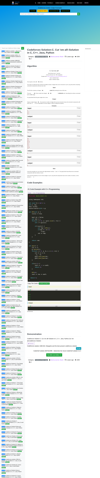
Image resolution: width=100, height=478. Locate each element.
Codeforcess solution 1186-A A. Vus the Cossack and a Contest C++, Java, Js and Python (12, 379)
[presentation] (38, 81)
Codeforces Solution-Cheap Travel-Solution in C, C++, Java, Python (12, 72)
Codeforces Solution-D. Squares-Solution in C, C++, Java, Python (11, 374)
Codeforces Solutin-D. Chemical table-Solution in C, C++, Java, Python (11, 178)
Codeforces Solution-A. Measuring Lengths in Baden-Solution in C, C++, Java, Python (12, 394)
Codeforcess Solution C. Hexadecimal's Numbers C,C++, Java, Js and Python (12, 422)
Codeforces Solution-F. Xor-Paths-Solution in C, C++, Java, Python (12, 316)
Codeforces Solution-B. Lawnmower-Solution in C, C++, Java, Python (12, 121)
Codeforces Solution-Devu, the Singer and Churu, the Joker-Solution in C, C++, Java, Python (12, 306)
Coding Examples (60, 2)
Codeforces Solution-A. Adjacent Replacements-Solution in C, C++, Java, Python (11, 409)
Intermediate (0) (54, 10)
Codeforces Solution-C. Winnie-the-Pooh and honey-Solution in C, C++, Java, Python (12, 242)
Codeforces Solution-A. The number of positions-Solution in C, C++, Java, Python (12, 343)
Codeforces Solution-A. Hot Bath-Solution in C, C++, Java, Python (11, 417)
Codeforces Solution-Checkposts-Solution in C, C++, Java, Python (12, 413)
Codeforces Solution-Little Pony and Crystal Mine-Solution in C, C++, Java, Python (12, 161)
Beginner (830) (42, 10)
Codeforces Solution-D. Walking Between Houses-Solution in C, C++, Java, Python (12, 112)
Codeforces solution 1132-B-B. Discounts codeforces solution (11, 232)
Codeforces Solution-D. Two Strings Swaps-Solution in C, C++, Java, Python (12, 365)
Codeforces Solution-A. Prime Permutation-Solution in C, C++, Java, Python (12, 327)
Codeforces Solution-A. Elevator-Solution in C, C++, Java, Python (11, 151)
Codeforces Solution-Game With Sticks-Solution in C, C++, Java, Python (11, 201)
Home (39, 2)
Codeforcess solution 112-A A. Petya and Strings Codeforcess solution (12, 211)
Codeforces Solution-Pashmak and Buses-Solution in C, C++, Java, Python (12, 88)
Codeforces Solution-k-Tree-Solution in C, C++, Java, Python (12, 389)
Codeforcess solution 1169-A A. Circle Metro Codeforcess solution (12, 262)
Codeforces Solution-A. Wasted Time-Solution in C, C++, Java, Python (11, 455)
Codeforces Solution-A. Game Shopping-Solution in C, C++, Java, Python (12, 301)
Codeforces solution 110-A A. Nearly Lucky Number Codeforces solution (12, 191)
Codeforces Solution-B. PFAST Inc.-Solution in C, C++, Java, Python (12, 92)
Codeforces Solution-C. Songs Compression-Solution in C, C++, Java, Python (11, 126)
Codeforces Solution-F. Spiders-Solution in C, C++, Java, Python (11, 296)
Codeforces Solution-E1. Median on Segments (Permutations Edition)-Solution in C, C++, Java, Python (12, 446)
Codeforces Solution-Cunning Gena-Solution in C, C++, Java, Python (12, 450)
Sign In (86, 2)
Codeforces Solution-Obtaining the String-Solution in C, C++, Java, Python (12, 141)
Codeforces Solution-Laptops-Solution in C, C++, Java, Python (11, 131)
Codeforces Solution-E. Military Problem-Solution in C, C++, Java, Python (12, 332)
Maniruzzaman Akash (57, 56)
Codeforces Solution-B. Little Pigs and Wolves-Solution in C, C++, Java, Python (12, 136)
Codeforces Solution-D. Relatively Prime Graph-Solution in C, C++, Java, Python (12, 267)
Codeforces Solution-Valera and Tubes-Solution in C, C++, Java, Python (11, 272)
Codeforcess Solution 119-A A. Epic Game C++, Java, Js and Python (12, 437)
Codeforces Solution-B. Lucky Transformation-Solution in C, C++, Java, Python (11, 312)
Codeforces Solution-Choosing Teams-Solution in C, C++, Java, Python (11, 349)
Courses (44, 2)
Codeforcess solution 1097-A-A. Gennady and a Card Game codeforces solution (11, 172)
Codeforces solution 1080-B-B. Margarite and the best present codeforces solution (12, 62)
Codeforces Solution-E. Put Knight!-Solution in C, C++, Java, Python (12, 277)
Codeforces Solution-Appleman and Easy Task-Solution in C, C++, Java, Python (12, 82)
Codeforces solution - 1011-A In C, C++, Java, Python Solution (11, 51)
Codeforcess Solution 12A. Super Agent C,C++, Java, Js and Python (12, 441)
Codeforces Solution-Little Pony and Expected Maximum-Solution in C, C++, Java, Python (12, 147)
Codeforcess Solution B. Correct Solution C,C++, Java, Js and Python (11, 466)
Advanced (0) (65, 10)
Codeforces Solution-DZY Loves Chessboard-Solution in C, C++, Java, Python (11, 237)
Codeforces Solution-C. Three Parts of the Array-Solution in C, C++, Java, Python (12, 384)
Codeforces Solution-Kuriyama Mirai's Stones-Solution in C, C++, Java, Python (11, 338)
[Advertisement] (50, 28)
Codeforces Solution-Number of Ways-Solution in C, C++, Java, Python (11, 67)
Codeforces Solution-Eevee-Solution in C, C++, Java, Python (12, 182)
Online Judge (70, 2)
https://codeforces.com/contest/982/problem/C (57, 76)
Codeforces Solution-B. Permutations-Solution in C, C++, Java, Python (11, 354)
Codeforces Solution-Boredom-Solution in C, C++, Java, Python (11, 117)
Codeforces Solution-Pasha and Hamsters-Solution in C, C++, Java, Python (12, 428)
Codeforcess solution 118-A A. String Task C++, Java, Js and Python (12, 398)
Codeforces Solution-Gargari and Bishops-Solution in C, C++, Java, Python (11, 77)
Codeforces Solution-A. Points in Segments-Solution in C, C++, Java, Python (12, 156)
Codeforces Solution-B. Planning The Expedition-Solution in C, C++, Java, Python (11, 248)
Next (78, 348)
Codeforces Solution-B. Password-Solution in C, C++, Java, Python (12, 432)
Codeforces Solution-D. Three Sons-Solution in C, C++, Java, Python (12, 258)
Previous (31, 343)
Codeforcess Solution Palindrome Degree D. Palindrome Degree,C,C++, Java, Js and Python (12, 403)
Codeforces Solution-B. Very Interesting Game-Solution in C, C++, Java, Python (12, 167)
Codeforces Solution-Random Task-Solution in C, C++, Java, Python (12, 369)
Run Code (79, 2)
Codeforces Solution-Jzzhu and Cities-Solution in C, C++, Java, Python (11, 222)
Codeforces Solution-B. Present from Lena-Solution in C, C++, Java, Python (12, 207)
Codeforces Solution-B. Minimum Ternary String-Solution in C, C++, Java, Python (11, 286)
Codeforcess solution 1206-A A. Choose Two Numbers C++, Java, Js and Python (11, 461)
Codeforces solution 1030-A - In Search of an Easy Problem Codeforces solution (11, 56)
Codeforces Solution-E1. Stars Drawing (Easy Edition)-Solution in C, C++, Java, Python (12, 97)
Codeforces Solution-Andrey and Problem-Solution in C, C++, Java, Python (12, 253)
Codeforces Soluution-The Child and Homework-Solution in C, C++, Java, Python (12, 321)
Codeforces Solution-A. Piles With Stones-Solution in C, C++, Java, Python (12, 216)
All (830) (32, 10)
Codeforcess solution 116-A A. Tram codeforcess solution (12, 281)
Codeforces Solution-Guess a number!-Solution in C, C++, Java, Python (11, 472)
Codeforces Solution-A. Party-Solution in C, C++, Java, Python (11, 107)
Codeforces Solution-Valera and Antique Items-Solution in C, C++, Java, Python (11, 291)
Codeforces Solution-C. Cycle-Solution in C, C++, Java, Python (11, 187)
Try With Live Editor (43, 283)
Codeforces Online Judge (41, 56)
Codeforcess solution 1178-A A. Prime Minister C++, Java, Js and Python (11, 359)
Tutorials (50, 2)
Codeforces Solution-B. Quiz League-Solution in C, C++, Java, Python (11, 227)
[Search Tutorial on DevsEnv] (36, 3)
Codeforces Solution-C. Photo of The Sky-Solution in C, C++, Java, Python (12, 196)
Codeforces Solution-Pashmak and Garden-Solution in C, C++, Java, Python (12, 103)
